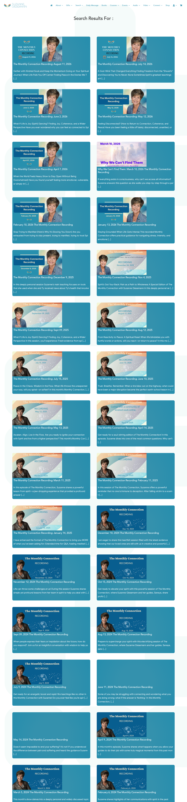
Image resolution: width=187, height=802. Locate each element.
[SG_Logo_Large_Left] (15, 3)
